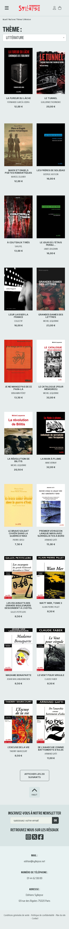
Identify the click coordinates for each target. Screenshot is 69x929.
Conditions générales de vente (16, 915)
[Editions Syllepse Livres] (29, 8)
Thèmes (19, 19)
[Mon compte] (54, 9)
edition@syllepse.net (34, 861)
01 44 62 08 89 (34, 878)
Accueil (5, 19)
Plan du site (60, 915)
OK (55, 820)
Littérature (27, 19)
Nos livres (12, 19)
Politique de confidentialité (42, 915)
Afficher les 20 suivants (34, 775)
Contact (35, 918)
